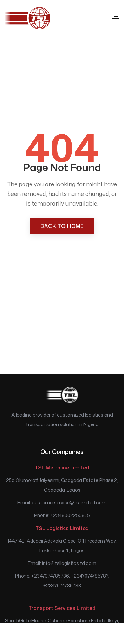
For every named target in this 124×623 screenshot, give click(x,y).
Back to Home (62, 225)
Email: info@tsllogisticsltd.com (62, 563)
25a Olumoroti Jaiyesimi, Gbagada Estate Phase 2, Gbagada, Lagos (62, 485)
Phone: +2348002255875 (62, 515)
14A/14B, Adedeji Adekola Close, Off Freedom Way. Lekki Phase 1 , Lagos (62, 545)
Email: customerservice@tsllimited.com (62, 502)
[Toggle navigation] (115, 18)
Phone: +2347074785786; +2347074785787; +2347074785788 (62, 581)
